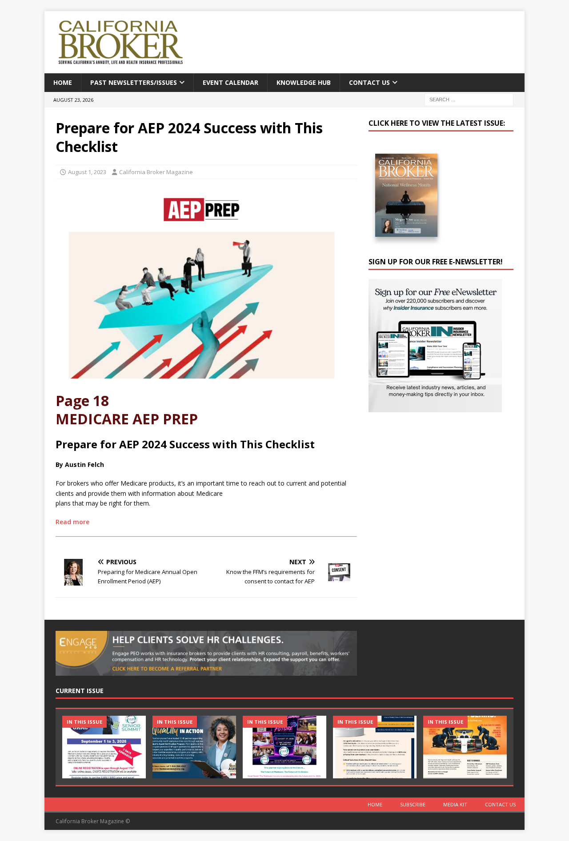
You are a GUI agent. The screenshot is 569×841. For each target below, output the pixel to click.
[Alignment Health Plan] (465, 747)
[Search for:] (469, 99)
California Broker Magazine (156, 172)
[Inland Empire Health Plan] (194, 747)
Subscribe (412, 804)
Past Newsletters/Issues (133, 82)
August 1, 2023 (87, 172)
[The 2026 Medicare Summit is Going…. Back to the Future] (284, 747)
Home (62, 82)
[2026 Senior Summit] (104, 747)
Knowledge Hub (303, 82)
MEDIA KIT (455, 804)
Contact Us (369, 82)
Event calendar (230, 82)
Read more (72, 522)
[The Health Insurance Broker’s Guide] (375, 747)
